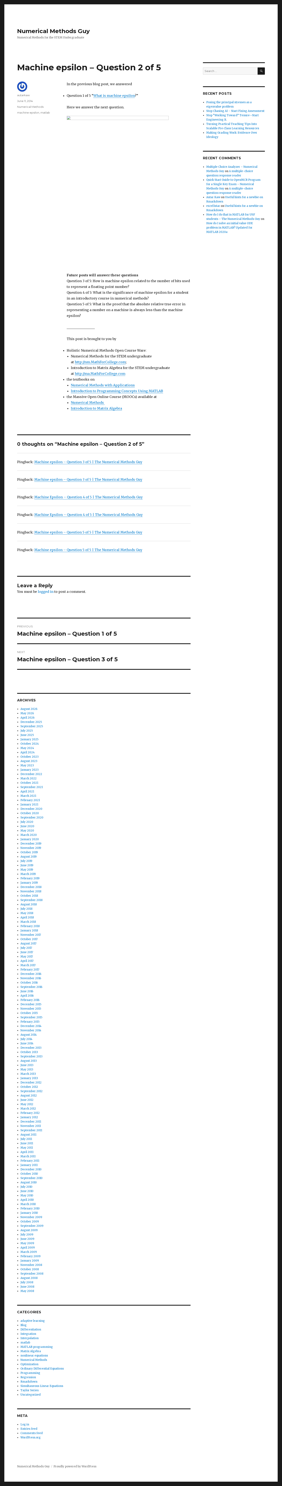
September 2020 (31, 817)
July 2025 (26, 730)
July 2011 (26, 1139)
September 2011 (31, 1130)
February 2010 (30, 1208)
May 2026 (27, 713)
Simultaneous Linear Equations (41, 1386)
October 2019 (29, 852)
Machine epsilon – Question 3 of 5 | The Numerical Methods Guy (88, 462)
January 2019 (29, 882)
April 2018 (27, 917)
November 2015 (30, 1008)
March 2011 (28, 1156)
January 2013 (29, 1078)
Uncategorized (30, 1394)
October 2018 (29, 896)
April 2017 (26, 961)
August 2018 (28, 904)
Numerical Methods (88, 402)
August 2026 (28, 709)
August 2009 (29, 1230)
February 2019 (29, 878)
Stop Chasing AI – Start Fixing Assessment (235, 111)
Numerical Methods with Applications (103, 385)
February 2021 (30, 800)
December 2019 (30, 843)
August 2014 (28, 1035)
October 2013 (29, 1052)
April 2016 (27, 995)
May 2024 (27, 748)
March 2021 (28, 796)
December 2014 (30, 1026)
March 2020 (28, 835)
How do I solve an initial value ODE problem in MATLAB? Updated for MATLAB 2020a (229, 228)
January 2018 (29, 930)
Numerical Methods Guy (53, 31)
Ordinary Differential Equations (42, 1368)
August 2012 (28, 1095)
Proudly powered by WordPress (74, 1466)
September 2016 (31, 987)
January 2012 (29, 1117)
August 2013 (28, 1061)
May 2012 (26, 1104)
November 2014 (30, 1030)
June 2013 (26, 1065)
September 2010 (31, 1178)
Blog (23, 1325)
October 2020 (29, 813)
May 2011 (26, 1147)
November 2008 (31, 1265)
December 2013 (30, 1048)
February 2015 (29, 1021)
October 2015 (29, 1013)
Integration (28, 1334)
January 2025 (29, 739)
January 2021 (29, 804)
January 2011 (29, 1165)
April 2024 (27, 752)
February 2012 (30, 1113)
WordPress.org (30, 1437)
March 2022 (28, 778)
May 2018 (26, 913)
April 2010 (27, 1200)
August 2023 (28, 761)
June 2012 (26, 1100)
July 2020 (26, 822)
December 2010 (30, 1169)
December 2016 (30, 974)
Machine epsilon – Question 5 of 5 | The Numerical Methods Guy (88, 532)
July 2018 (26, 909)
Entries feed (28, 1429)
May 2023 (27, 765)
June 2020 (27, 826)
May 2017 (26, 956)
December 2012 (30, 1082)
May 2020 (27, 830)
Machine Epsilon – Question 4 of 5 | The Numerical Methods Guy (88, 497)
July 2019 (26, 861)
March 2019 (28, 874)
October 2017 (29, 939)
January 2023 (29, 770)
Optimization (29, 1364)
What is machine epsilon (114, 95)
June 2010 (26, 1191)
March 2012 (28, 1108)
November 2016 (30, 978)
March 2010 (28, 1204)
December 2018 (30, 887)
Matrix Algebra (30, 1351)
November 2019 (30, 848)
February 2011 (29, 1160)
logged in (45, 592)
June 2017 (26, 952)
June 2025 (27, 735)
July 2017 (26, 948)
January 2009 (29, 1260)
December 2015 (30, 1004)
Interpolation (29, 1338)
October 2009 (29, 1221)
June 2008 (27, 1286)
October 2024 (29, 743)
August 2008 (29, 1278)
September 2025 (31, 726)
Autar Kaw (213, 197)
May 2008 (27, 1291)
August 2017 (28, 943)
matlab (45, 112)
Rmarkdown (28, 1381)
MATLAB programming (36, 1347)
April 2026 (27, 717)
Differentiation (30, 1329)
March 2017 (28, 965)
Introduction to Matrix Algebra (96, 408)
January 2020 (29, 839)
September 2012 (31, 1091)
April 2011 (26, 1152)
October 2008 (29, 1269)
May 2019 (26, 869)
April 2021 (27, 791)
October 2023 (29, 757)
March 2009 (28, 1252)
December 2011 (30, 1121)
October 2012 (29, 1087)
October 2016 (29, 982)
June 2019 (26, 865)
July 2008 (26, 1282)
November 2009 (31, 1217)
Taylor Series (29, 1390)
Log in (24, 1424)
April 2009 (27, 1247)
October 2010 (29, 1174)
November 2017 (30, 935)
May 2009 (27, 1243)
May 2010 (26, 1195)
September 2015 (31, 1017)
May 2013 (26, 1069)
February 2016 (29, 1000)
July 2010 (26, 1187)
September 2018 (31, 900)
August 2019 (28, 856)
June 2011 (26, 1143)
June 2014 (26, 1043)
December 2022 (31, 774)
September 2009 (31, 1226)
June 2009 (27, 1239)
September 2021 (31, 787)
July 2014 (26, 1039)
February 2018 (30, 926)
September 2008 (31, 1273)
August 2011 (28, 1134)
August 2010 (28, 1182)
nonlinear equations (34, 1355)
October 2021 (29, 783)
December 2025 (31, 722)
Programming (30, 1373)
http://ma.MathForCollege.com (100, 374)
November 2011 (30, 1126)
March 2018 (28, 922)
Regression (28, 1377)
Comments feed (31, 1433)
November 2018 (30, 891)
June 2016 (26, 991)
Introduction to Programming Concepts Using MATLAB (117, 391)
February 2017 (29, 969)
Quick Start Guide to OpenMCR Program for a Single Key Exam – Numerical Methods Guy (233, 184)
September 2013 (31, 1056)
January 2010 (29, 1213)
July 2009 (26, 1234)
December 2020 (31, 809)
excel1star (213, 206)
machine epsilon (28, 112)
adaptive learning (32, 1321)
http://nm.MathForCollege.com (100, 362)
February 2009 (30, 1256)
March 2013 (28, 1074)
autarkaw (23, 95)
